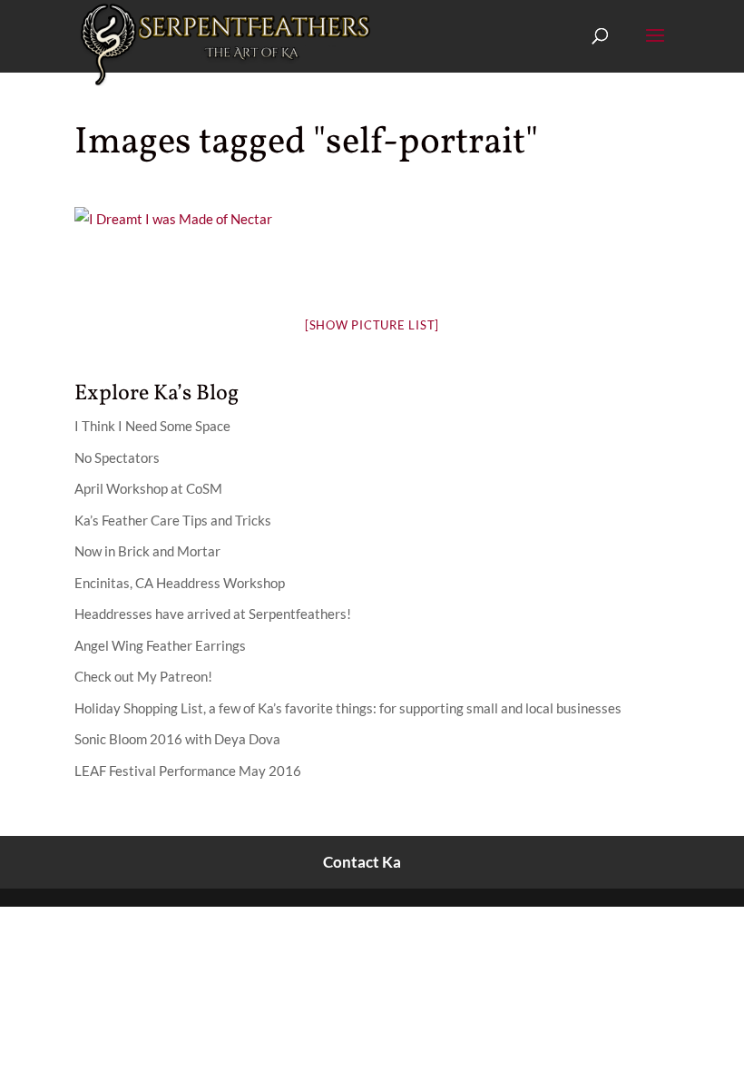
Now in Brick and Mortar (147, 551)
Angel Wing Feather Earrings (160, 645)
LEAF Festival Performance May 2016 (187, 770)
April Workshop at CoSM (148, 488)
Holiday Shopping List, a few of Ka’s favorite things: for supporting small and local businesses (348, 708)
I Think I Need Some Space (152, 426)
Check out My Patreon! (143, 676)
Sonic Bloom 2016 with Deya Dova (177, 739)
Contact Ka (362, 861)
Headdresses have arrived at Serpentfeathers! (212, 613)
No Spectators (117, 457)
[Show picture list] (372, 325)
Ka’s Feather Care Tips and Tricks (172, 520)
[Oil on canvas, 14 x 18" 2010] (173, 219)
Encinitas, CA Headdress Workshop (179, 583)
